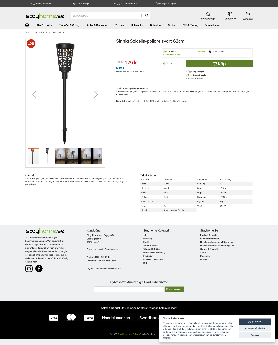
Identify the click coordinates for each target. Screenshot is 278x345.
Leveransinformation (209, 238)
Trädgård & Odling (151, 249)
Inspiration (148, 256)
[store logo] (45, 16)
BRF (145, 263)
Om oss (203, 259)
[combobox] (110, 15)
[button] (34, 94)
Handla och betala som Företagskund (217, 245)
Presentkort (205, 256)
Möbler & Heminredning (154, 252)
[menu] (139, 25)
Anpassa (255, 335)
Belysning (147, 238)
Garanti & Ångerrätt (209, 249)
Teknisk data (148, 175)
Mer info (30, 175)
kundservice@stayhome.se (106, 249)
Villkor (203, 252)
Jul (144, 235)
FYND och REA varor (153, 259)
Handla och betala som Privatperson (217, 242)
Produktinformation (209, 235)
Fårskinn (147, 242)
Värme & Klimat (150, 245)
